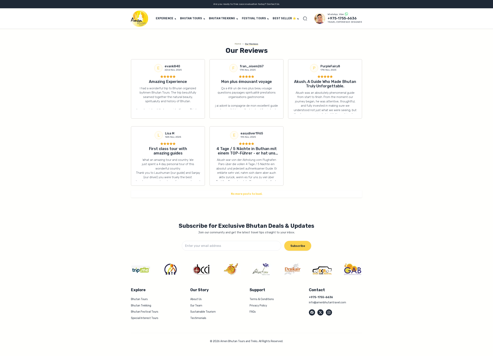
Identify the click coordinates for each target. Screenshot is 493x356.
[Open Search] (306, 18)
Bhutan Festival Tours (144, 311)
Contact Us (273, 4)
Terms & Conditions (262, 299)
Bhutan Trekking (141, 305)
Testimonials (198, 318)
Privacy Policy (258, 305)
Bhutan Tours (139, 299)
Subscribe (297, 246)
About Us (196, 299)
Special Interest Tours (144, 318)
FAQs (253, 311)
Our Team (196, 305)
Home (238, 44)
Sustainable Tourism (203, 311)
